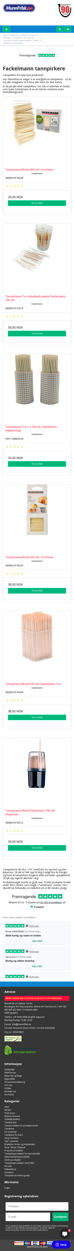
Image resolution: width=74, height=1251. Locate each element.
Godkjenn (60, 1216)
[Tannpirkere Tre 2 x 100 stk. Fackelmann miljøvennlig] (37, 388)
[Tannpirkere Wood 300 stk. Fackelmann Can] (37, 645)
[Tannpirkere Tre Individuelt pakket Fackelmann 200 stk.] (37, 258)
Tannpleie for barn (13, 1134)
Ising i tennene (11, 1138)
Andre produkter (12, 1159)
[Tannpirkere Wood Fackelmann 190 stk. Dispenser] (37, 772)
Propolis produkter (13, 1150)
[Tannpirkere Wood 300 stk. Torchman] (37, 518)
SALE (6, 1106)
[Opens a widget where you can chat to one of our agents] (61, 1245)
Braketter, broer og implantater (19, 1144)
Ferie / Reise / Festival (14, 1147)
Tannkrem (9, 1128)
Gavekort (8, 1172)
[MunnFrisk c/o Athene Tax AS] (19, 8)
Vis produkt (37, 203)
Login (7, 1187)
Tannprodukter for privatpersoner (21, 1125)
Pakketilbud (10, 1169)
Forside (8, 1166)
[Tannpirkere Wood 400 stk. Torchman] (37, 131)
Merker (7, 1109)
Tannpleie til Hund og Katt (17, 1175)
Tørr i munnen (11, 1141)
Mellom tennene (12, 1116)
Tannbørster (10, 1122)
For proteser (10, 1131)
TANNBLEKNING (12, 1119)
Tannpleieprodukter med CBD (19, 1163)
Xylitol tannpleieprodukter (17, 1156)
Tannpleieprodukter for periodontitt (22, 1153)
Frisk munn (9, 1113)
